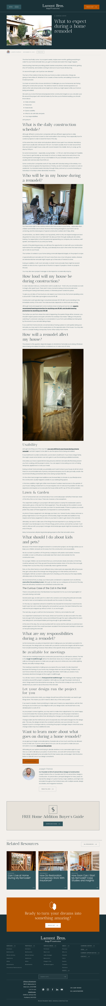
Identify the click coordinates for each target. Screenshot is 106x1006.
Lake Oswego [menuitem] (48, 955)
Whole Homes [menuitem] (11, 955)
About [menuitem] (64, 945)
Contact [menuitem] (84, 956)
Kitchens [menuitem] (9, 949)
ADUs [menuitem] (8, 961)
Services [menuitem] (10, 945)
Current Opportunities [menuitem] (88, 953)
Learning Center (61, 15)
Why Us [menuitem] (64, 952)
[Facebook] (52, 989)
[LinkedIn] (57, 989)
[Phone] (43, 989)
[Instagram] (48, 989)
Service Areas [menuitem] (48, 945)
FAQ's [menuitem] (64, 958)
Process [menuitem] (64, 949)
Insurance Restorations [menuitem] (14, 967)
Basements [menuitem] (10, 964)
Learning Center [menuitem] (86, 945)
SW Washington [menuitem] (49, 964)
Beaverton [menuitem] (47, 958)
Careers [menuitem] (64, 964)
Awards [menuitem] (64, 955)
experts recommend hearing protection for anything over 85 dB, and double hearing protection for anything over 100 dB (50, 308)
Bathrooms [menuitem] (10, 952)
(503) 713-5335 (32, 989)
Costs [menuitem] (64, 970)
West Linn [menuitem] (47, 952)
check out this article (44, 746)
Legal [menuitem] (82, 949)
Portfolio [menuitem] (28, 945)
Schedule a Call (30, 761)
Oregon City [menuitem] (47, 961)
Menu (11, 7)
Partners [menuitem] (65, 967)
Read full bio (46, 789)
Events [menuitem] (64, 961)
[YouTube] (61, 989)
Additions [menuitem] (10, 958)
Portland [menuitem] (46, 949)
